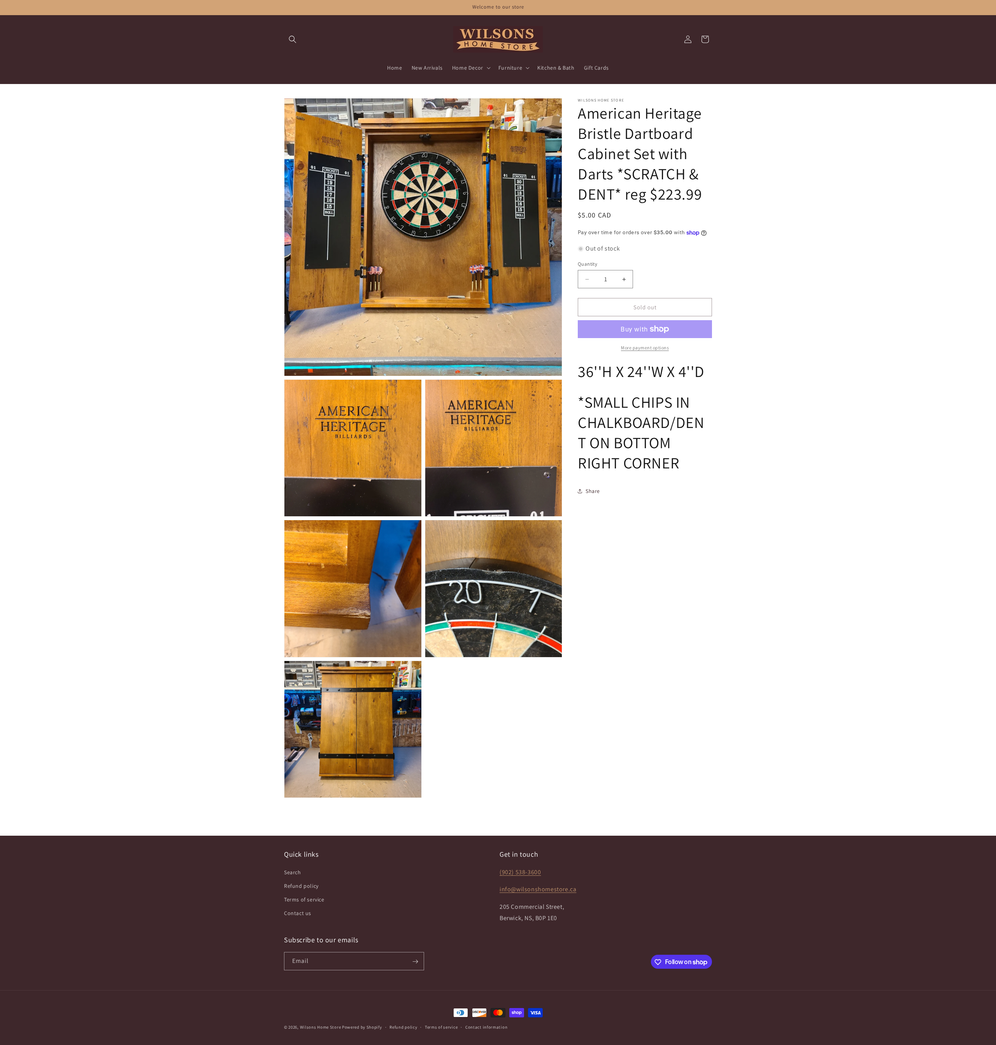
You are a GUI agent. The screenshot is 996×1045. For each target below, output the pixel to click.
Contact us (297, 913)
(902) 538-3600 (520, 872)
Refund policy (301, 885)
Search (292, 871)
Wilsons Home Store (320, 1027)
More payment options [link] (645, 348)
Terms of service (304, 899)
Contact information (486, 1026)
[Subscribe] (415, 961)
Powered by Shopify (362, 1027)
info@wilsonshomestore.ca (538, 889)
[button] (292, 39)
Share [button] (593, 490)
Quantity (587, 264)
